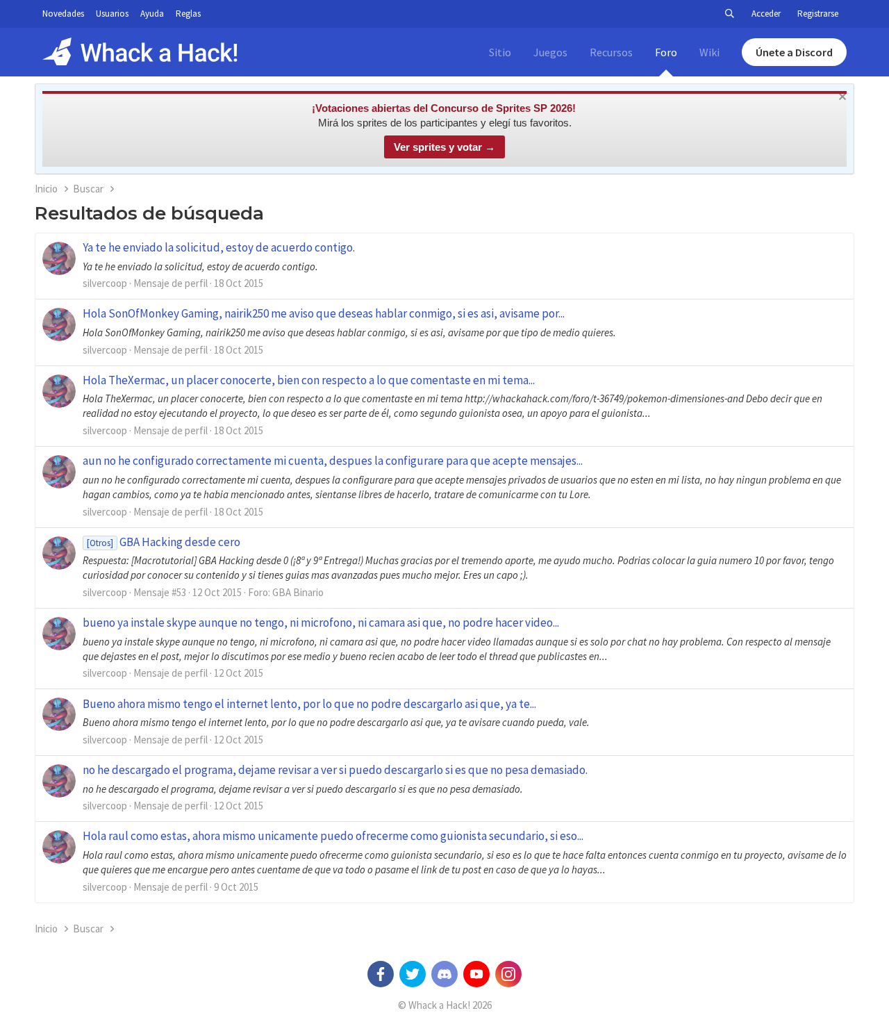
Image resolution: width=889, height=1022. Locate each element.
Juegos (550, 52)
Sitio (500, 52)
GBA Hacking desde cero (163, 542)
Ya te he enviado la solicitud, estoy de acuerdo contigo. (219, 247)
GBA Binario (298, 592)
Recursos (611, 52)
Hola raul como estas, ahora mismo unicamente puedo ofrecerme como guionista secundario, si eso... (333, 835)
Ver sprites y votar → (444, 147)
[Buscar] (729, 14)
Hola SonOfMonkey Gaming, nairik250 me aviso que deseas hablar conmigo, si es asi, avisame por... (324, 313)
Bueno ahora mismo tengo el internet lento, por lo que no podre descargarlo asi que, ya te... (309, 703)
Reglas (188, 13)
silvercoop (105, 283)
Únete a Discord (794, 52)
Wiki (709, 52)
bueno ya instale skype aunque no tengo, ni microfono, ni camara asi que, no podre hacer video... (321, 622)
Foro (666, 52)
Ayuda (152, 13)
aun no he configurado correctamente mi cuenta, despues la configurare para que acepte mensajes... (333, 460)
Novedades (63, 13)
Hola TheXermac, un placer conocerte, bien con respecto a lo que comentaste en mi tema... (309, 380)
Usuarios (112, 13)
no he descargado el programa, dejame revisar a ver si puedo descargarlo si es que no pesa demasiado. (335, 769)
